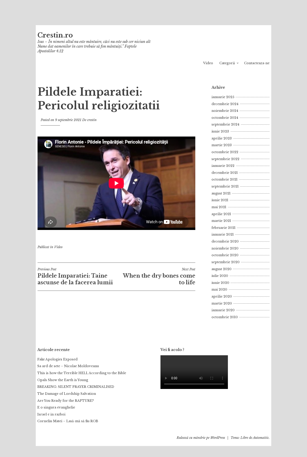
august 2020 (221, 269)
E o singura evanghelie (56, 407)
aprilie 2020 (221, 296)
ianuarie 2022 (222, 166)
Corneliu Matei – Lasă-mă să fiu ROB (67, 421)
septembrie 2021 (225, 186)
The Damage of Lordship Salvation (66, 394)
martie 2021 (221, 221)
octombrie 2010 (224, 317)
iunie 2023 (220, 131)
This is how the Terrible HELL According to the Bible (81, 373)
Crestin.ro (55, 35)
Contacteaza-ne (256, 63)
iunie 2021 (219, 200)
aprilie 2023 (221, 138)
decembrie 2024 (224, 104)
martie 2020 (221, 303)
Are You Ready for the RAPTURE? (65, 401)
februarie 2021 (223, 228)
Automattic (261, 438)
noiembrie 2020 (224, 248)
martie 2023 (221, 145)
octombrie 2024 (224, 118)
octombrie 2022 (224, 152)
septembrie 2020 (225, 262)
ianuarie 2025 (222, 97)
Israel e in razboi (51, 414)
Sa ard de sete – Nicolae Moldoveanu (68, 366)
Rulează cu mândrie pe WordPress (201, 438)
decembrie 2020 (225, 241)
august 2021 (221, 193)
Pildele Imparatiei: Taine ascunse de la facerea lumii (75, 276)
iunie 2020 (220, 283)
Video (208, 63)
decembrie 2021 (224, 173)
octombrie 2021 (224, 179)
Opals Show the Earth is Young (62, 380)
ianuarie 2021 (222, 234)
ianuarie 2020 (223, 310)
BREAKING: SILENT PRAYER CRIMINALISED (75, 387)
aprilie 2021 (221, 214)
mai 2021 (218, 207)
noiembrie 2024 (224, 111)
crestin (92, 120)
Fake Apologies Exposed (57, 359)
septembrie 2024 (225, 124)
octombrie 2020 (224, 255)
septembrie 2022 (225, 159)
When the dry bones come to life (159, 276)
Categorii (227, 63)
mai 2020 (219, 289)
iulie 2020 (219, 276)
